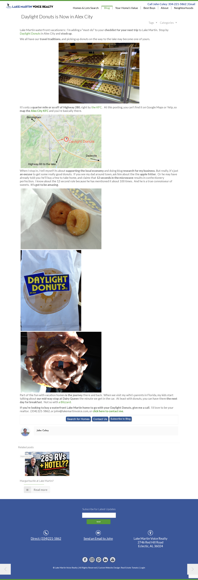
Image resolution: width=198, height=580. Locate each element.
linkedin (106, 560)
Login (142, 567)
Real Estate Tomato (129, 567)
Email (191, 4)
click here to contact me (108, 411)
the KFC (96, 107)
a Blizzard (65, 402)
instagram (92, 560)
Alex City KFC (39, 110)
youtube (113, 560)
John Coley (43, 430)
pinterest (99, 560)
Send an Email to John (98, 538)
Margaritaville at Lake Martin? (36, 480)
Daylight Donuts (30, 33)
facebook (85, 560)
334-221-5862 (177, 4)
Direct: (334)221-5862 (46, 538)
